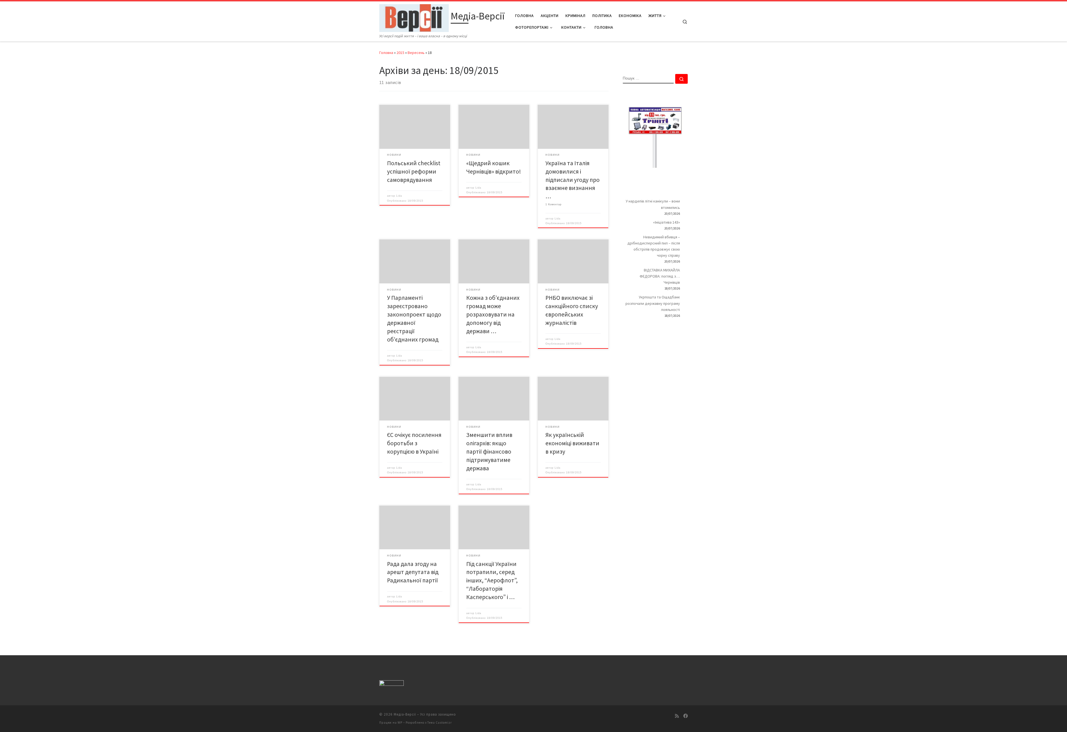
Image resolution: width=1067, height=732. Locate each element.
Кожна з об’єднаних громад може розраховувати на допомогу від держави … (493, 314)
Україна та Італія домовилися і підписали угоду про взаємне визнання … (572, 179)
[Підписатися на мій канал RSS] (677, 716)
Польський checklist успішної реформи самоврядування (413, 171)
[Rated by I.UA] (391, 684)
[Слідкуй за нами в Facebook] (685, 716)
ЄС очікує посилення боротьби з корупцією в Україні (414, 443)
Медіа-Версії (405, 714)
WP (400, 722)
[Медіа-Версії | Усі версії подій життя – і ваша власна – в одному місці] (414, 17)
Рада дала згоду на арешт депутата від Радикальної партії (412, 572)
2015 (400, 52)
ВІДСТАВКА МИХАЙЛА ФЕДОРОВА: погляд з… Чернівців (660, 276)
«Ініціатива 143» (666, 222)
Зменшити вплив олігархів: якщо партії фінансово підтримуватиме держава (489, 451)
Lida (399, 195)
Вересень (416, 52)
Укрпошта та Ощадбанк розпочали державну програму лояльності (652, 303)
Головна (386, 52)
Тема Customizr (439, 722)
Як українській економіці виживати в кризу (572, 443)
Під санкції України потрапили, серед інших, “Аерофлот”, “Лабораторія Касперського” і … (492, 580)
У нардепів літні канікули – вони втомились (653, 204)
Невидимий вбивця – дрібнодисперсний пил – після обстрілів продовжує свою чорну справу (653, 246)
